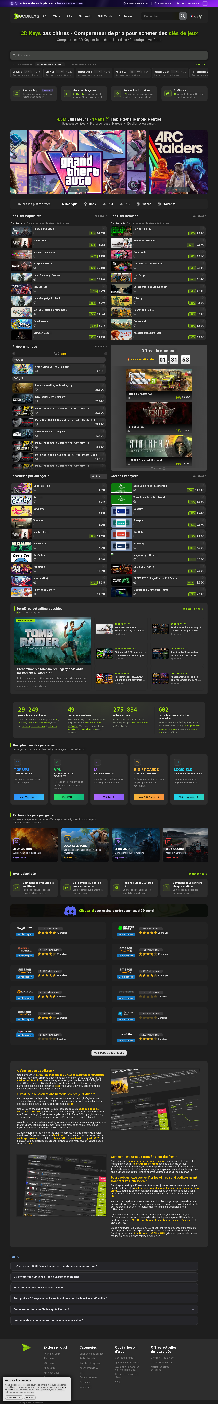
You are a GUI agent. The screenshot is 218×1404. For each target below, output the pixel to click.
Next (86, 190)
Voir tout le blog (191, 608)
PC (57, 719)
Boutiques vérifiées (73, 123)
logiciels (26, 726)
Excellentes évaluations (141, 123)
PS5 (20, 722)
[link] (59, 231)
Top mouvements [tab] (23, 64)
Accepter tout (14, 1397)
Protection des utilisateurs (106, 123)
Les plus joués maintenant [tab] (83, 64)
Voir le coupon (25, 934)
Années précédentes (57, 223)
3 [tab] (81, 190)
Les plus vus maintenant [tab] (51, 64)
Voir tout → (202, 64)
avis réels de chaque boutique (82, 729)
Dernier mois (18, 223)
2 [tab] (78, 190)
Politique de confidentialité (31, 1403)
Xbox (29, 722)
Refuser (30, 1397)
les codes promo (140, 722)
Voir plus (156, 468)
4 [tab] (183, 190)
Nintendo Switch (42, 722)
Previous (70, 190)
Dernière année (35, 223)
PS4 (24, 722)
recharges (52, 726)
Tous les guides (195, 873)
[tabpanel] (78, 162)
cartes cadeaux (38, 726)
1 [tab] (75, 190)
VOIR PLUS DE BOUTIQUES (109, 1053)
